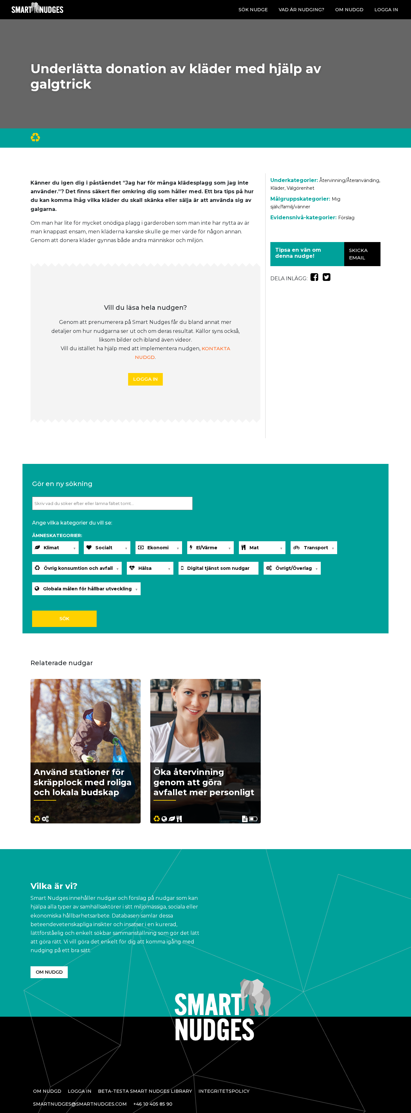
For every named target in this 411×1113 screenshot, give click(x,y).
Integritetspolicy (223, 1091)
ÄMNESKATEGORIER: (57, 535)
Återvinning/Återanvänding (349, 180)
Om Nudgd (349, 10)
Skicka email (358, 254)
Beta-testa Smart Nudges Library (145, 1091)
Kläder (277, 188)
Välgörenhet (300, 188)
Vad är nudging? (301, 10)
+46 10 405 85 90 (152, 1104)
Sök (64, 619)
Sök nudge (253, 10)
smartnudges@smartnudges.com (80, 1104)
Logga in (386, 10)
